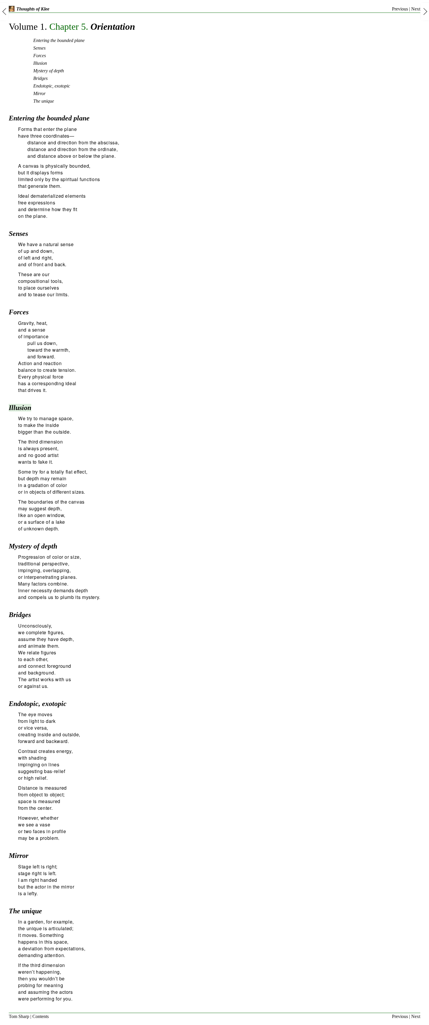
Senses (39, 47)
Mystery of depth (48, 70)
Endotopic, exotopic (51, 85)
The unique (43, 101)
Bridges (40, 78)
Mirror (39, 93)
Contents (40, 1016)
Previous (400, 8)
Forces (39, 55)
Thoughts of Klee (32, 8)
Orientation (72, 26)
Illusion (40, 63)
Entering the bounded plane (59, 40)
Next (415, 8)
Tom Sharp (19, 1016)
